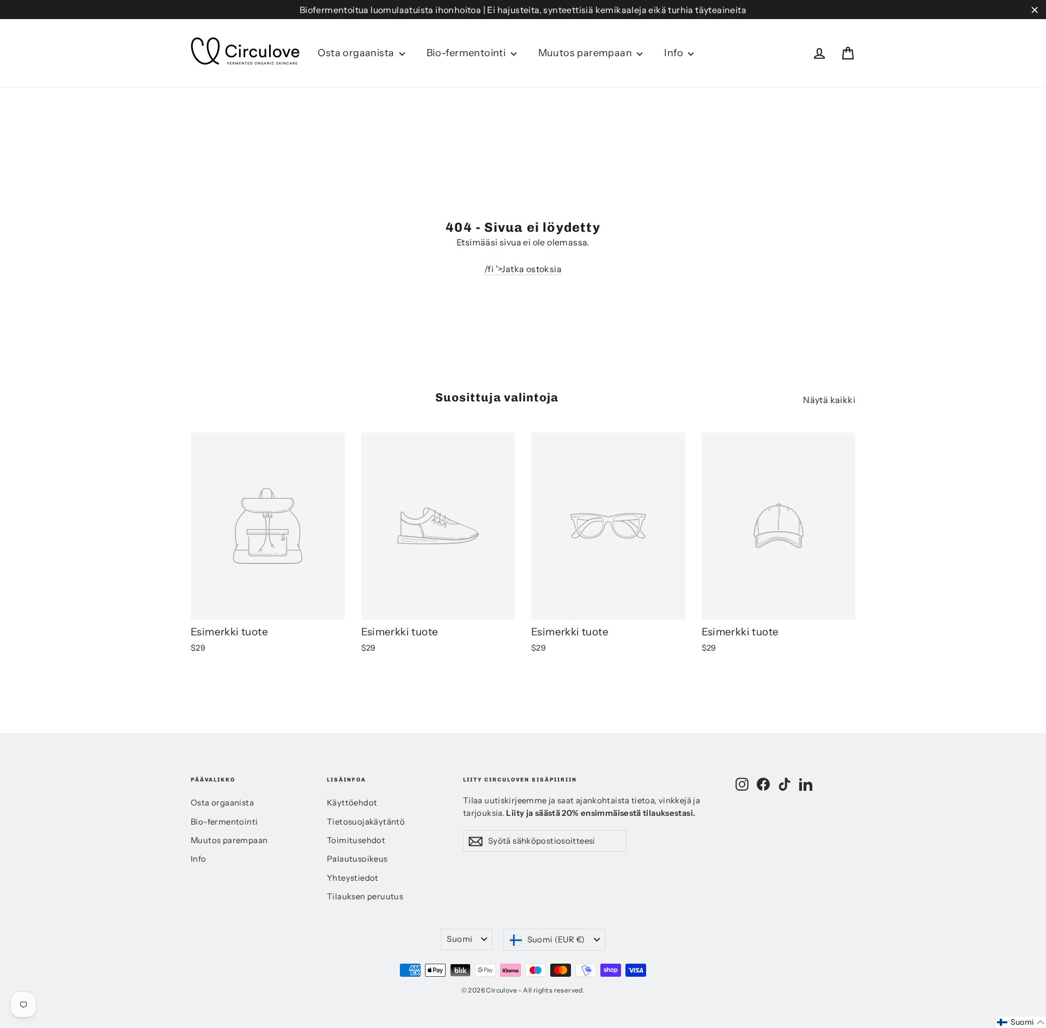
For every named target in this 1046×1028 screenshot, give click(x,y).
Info (674, 53)
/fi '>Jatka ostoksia (523, 268)
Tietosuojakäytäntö (366, 822)
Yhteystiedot (353, 878)
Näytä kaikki (829, 399)
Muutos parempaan (586, 53)
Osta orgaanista (357, 53)
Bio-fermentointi (467, 53)
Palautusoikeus (357, 859)
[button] (1021, 1022)
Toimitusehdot (356, 840)
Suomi (459, 939)
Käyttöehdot (352, 803)
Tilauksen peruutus (365, 896)
